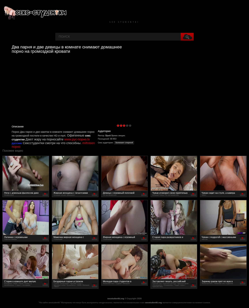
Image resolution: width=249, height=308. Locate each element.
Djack (108, 135)
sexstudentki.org (115, 298)
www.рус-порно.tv (77, 139)
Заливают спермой (124, 143)
